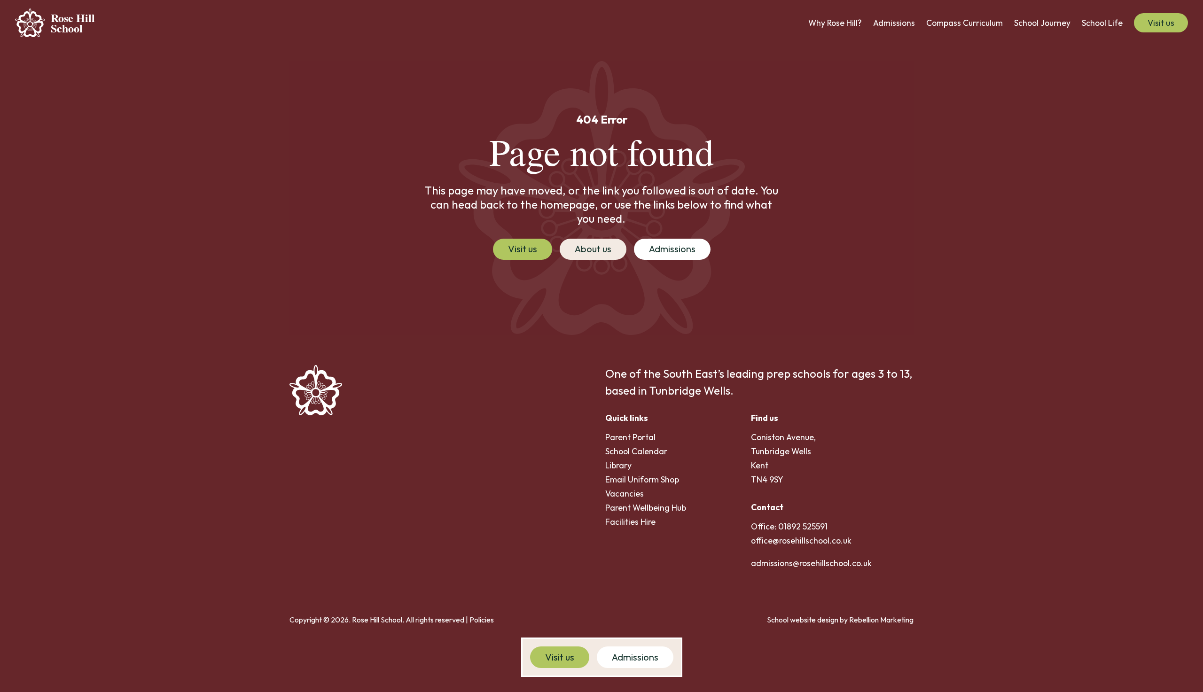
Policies (481, 619)
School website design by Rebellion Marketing (840, 619)
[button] (835, 23)
